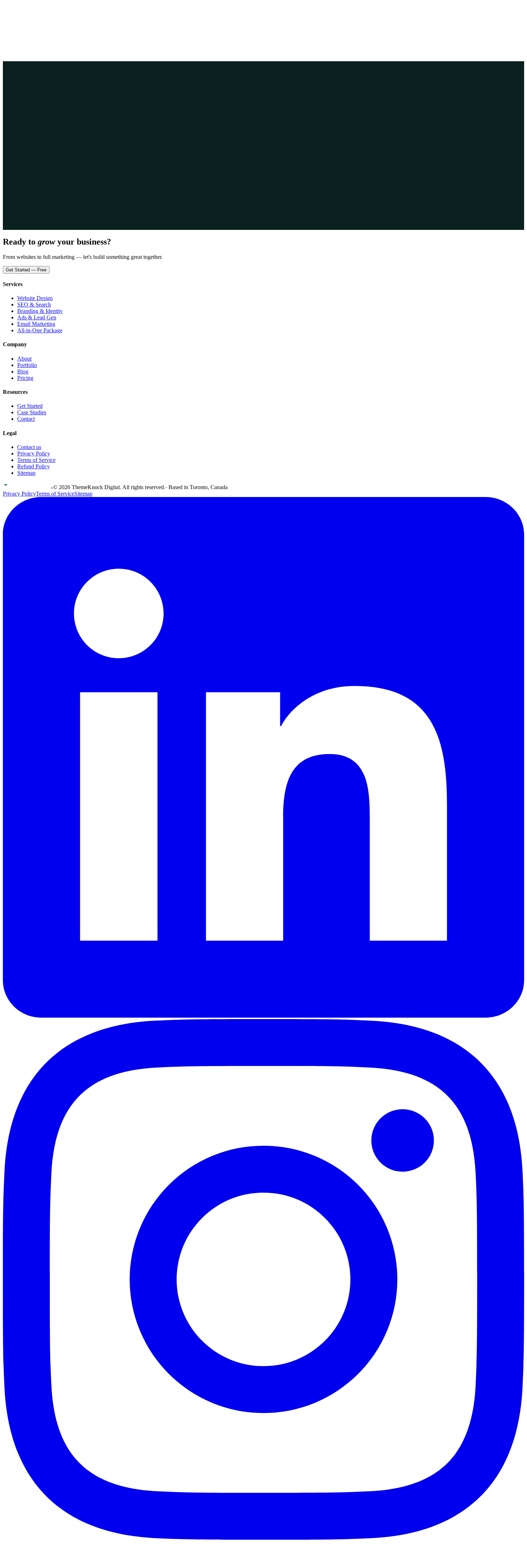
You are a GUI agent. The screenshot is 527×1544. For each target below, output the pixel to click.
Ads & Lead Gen (36, 317)
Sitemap (26, 473)
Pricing (31, 9)
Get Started (56, 17)
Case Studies (31, 412)
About (46, 9)
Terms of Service (36, 460)
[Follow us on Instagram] (263, 1538)
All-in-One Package (39, 330)
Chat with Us (66, 132)
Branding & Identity (40, 311)
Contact (62, 9)
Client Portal (22, 17)
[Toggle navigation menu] (9, 27)
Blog (22, 371)
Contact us (29, 447)
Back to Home (26, 132)
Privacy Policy (33, 453)
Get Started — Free (26, 269)
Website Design (35, 298)
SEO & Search (34, 304)
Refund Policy (33, 466)
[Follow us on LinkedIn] (263, 1016)
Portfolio (13, 9)
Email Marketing (36, 324)
